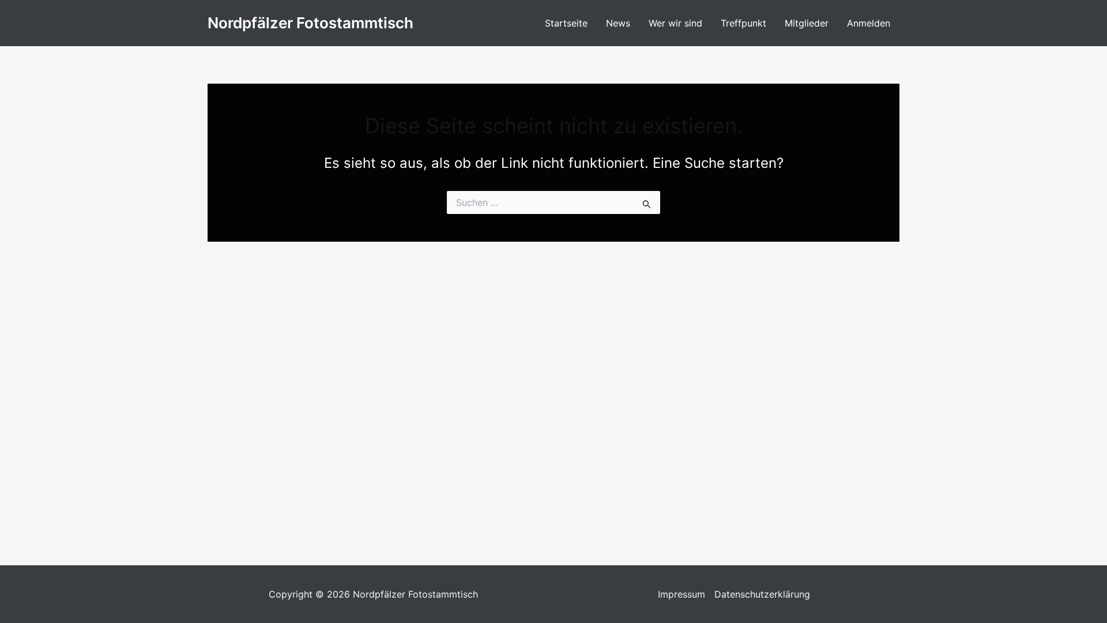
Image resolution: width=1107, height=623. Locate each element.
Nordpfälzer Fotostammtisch (310, 23)
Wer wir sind (675, 23)
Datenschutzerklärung (762, 594)
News (618, 23)
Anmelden (868, 23)
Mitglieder (807, 23)
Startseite (566, 23)
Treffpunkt (743, 23)
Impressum (681, 594)
